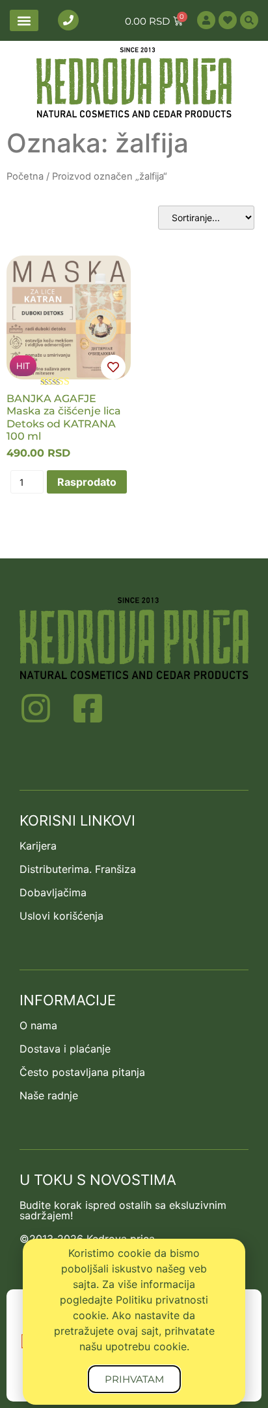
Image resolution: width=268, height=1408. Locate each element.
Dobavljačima (53, 892)
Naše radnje (49, 1095)
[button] (24, 20)
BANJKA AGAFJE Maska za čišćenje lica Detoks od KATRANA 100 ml (64, 417)
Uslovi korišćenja (61, 915)
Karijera (38, 845)
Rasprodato (86, 481)
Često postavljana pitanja (82, 1072)
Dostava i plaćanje (65, 1048)
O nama (38, 1025)
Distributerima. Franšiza (78, 869)
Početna (25, 176)
